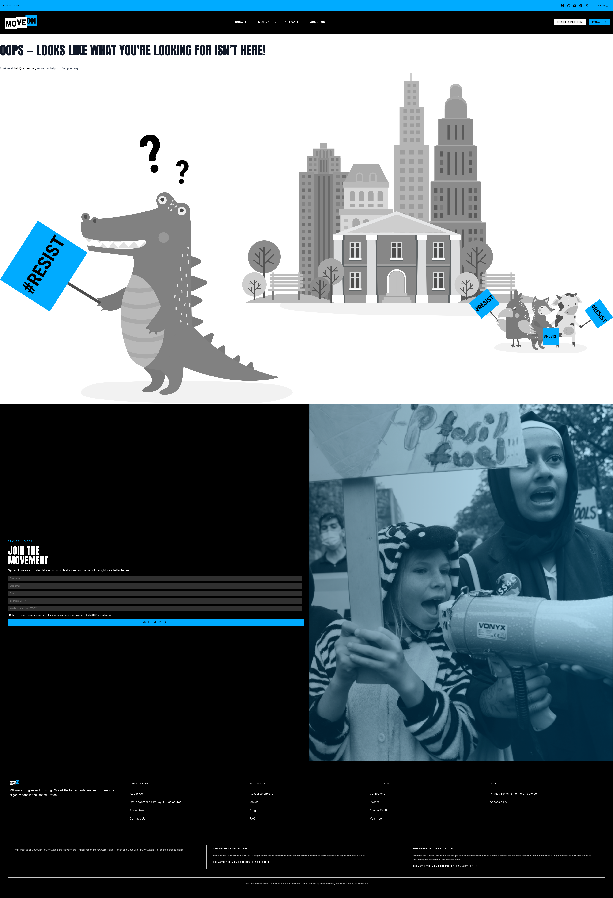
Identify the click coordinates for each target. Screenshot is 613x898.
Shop (601, 5)
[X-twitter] (587, 6)
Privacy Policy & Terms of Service (513, 793)
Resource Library (261, 793)
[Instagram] (569, 6)
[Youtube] (575, 6)
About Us (136, 793)
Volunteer (376, 818)
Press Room (138, 810)
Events (374, 802)
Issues (254, 802)
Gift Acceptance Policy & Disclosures (155, 802)
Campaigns (377, 793)
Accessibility (498, 802)
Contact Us (11, 5)
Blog (253, 810)
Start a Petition (380, 810)
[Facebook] (581, 6)
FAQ (252, 818)
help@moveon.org (25, 68)
